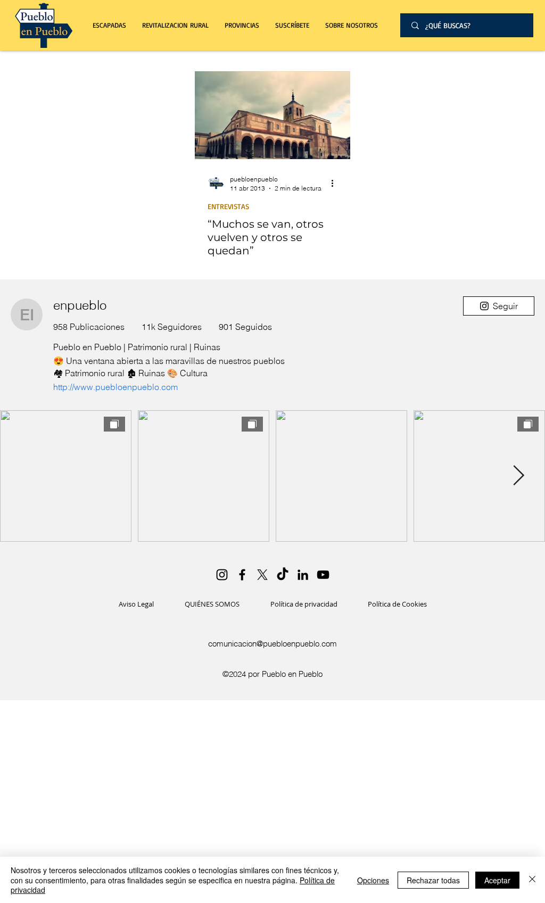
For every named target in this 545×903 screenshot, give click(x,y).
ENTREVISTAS (228, 206)
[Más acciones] (335, 183)
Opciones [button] (373, 880)
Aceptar (497, 880)
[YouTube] (323, 574)
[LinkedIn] (302, 574)
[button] (175, 25)
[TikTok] (282, 574)
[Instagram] (221, 574)
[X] (262, 574)
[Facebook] (242, 574)
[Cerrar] (532, 879)
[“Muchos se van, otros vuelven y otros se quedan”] (272, 115)
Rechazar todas (433, 880)
